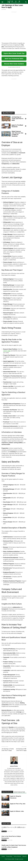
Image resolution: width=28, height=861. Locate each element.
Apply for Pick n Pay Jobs (17, 803)
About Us (24, 856)
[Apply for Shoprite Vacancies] (5, 798)
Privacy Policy (9, 856)
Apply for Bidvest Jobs (17, 811)
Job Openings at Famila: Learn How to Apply (8, 749)
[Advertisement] (14, 26)
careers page (6, 351)
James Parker (14, 766)
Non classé (4, 831)
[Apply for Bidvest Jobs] (5, 813)
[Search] (26, 2)
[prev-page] (3, 819)
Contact (3, 856)
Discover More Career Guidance (14, 64)
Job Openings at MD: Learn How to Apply (21, 749)
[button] (2, 2)
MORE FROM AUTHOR (19, 792)
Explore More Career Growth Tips (14, 53)
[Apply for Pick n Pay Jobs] (5, 805)
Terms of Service (17, 856)
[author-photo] (14, 764)
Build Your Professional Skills (14, 58)
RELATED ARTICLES (7, 792)
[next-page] (5, 819)
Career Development (4, 800)
